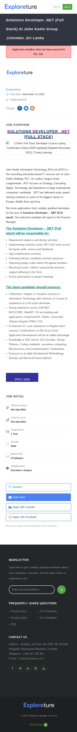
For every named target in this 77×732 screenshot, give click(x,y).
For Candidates (48, 617)
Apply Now (19, 497)
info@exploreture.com (31, 658)
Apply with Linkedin (24, 507)
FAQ (13, 624)
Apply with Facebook (25, 517)
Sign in (67, 7)
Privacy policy (19, 611)
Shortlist (17, 486)
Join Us (56, 7)
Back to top (36, 724)
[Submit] (61, 589)
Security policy (19, 617)
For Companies (48, 611)
